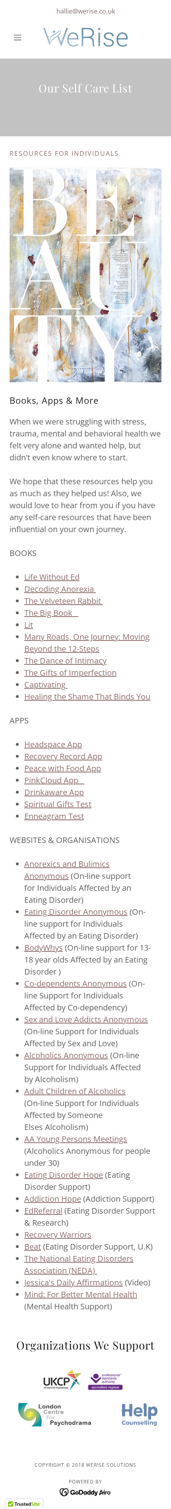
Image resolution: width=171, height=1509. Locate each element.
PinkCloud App (54, 780)
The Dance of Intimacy (65, 660)
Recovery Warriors (57, 1234)
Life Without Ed (52, 577)
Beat (32, 1246)
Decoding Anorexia (60, 589)
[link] (85, 37)
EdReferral (43, 1210)
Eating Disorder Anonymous (76, 911)
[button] (21, 37)
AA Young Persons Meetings (75, 1139)
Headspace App (53, 744)
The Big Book (51, 612)
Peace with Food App (62, 768)
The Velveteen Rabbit (63, 600)
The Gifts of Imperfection (70, 672)
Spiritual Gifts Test (57, 804)
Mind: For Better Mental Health (80, 1294)
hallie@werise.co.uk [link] (85, 11)
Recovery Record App (63, 756)
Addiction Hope (52, 1198)
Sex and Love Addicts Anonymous (86, 1019)
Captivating (46, 684)
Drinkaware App (54, 792)
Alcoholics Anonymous (66, 1055)
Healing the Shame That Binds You (87, 696)
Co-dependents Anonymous (75, 983)
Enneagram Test (54, 816)
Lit (28, 624)
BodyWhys (43, 947)
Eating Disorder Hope (63, 1174)
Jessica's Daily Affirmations (73, 1282)
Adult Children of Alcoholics (75, 1091)
